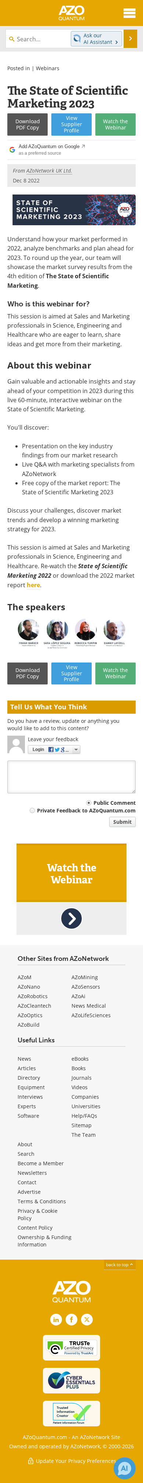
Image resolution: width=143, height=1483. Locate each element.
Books (79, 1068)
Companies (85, 1096)
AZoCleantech (34, 1005)
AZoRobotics (33, 996)
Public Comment (115, 802)
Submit (122, 821)
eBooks (80, 1058)
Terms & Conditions (42, 1201)
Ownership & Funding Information (45, 1241)
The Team (84, 1134)
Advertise (29, 1191)
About (25, 1144)
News (24, 1058)
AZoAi (78, 996)
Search (26, 1153)
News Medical (89, 1005)
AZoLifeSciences (91, 1015)
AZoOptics (30, 1015)
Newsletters (32, 1172)
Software (28, 1115)
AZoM (25, 977)
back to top (117, 1264)
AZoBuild (29, 1024)
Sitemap (82, 1125)
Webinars (47, 68)
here (33, 585)
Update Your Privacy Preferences (75, 1460)
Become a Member (41, 1163)
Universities (86, 1106)
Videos (80, 1087)
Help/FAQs (84, 1115)
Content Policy (35, 1227)
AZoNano (29, 986)
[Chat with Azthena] (125, 1468)
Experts (27, 1106)
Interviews (30, 1096)
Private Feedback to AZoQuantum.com (86, 810)
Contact (27, 1182)
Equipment (31, 1087)
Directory (29, 1077)
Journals (82, 1077)
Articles (27, 1068)
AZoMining (85, 977)
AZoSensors (86, 986)
